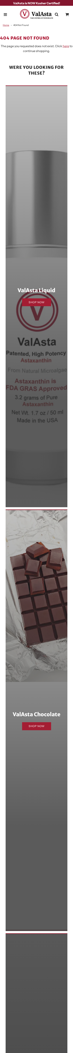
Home (6, 25)
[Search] (56, 14)
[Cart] (67, 14)
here (66, 46)
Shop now (37, 302)
